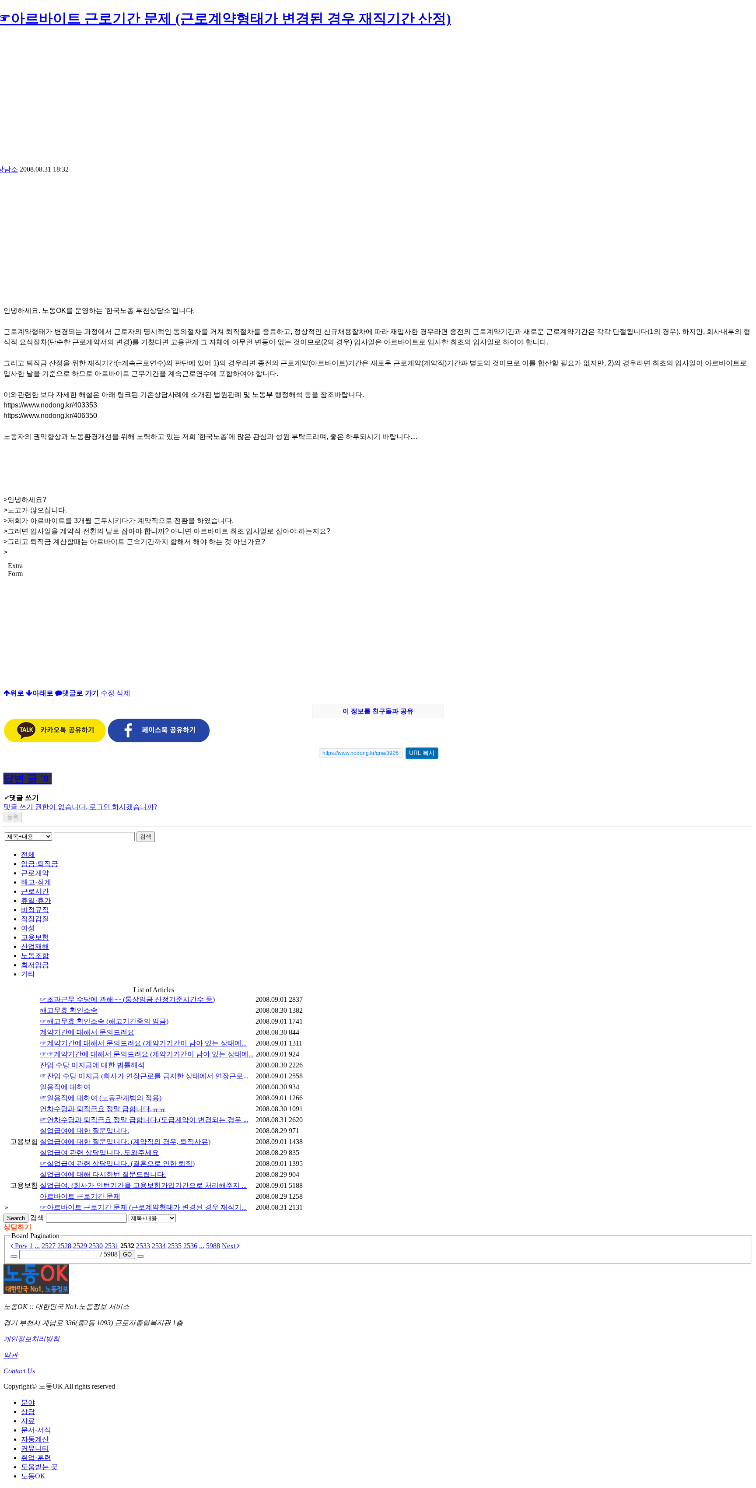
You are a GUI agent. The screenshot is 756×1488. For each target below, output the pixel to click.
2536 (190, 1245)
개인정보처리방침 (32, 1339)
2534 (159, 1245)
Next (229, 1245)
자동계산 (35, 1439)
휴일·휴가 (36, 900)
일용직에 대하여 (65, 1087)
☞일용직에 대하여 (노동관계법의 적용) (100, 1098)
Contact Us (19, 1371)
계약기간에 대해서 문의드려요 (87, 1032)
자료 (28, 1421)
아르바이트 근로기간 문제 (80, 1196)
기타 (28, 974)
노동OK (33, 1476)
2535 (175, 1245)
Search (16, 1218)
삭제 (123, 693)
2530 (96, 1245)
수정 (108, 693)
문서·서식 (36, 1430)
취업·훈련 (36, 1457)
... (37, 1245)
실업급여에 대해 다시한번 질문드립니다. (103, 1174)
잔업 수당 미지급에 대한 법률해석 (92, 1065)
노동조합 (35, 955)
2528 (64, 1245)
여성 (28, 928)
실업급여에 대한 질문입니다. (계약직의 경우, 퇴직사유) (125, 1141)
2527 (49, 1245)
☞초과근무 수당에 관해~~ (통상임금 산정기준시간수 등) (127, 999)
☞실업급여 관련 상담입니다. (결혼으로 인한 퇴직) (117, 1163)
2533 (143, 1245)
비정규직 (35, 909)
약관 (11, 1355)
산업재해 (35, 946)
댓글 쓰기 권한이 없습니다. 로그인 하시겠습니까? (80, 807)
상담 (28, 1411)
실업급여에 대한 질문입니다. (84, 1130)
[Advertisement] (378, 99)
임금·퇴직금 (39, 863)
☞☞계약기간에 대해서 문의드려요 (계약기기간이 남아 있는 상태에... (147, 1054)
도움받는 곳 (39, 1466)
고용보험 (35, 937)
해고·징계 (36, 882)
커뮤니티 (35, 1448)
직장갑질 (35, 919)
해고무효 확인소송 (69, 1010)
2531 (112, 1245)
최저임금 (35, 965)
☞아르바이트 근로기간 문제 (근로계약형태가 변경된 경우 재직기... (143, 1207)
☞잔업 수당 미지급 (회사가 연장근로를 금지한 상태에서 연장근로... (144, 1076)
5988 (213, 1245)
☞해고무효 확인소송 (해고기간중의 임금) (104, 1021)
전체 (28, 854)
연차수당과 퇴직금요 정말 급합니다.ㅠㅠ (103, 1108)
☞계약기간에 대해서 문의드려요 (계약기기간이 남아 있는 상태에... (143, 1043)
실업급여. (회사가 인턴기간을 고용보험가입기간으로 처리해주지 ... (143, 1185)
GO (127, 1254)
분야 (28, 1402)
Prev (20, 1245)
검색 (145, 836)
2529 (80, 1245)
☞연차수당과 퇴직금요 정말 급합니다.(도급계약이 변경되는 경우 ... (144, 1119)
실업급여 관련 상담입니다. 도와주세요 (99, 1152)
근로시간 (35, 891)
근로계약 (35, 873)
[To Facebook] (159, 740)
